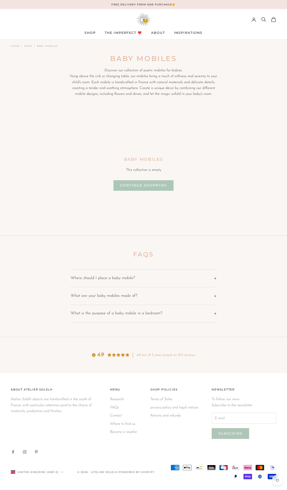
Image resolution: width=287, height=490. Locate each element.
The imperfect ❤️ (123, 33)
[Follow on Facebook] (13, 452)
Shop (28, 46)
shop (90, 33)
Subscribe (230, 433)
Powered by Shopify (137, 472)
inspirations (188, 33)
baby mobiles (47, 46)
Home (15, 46)
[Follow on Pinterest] (36, 452)
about (158, 33)
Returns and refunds (165, 415)
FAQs (114, 407)
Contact (116, 415)
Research (117, 399)
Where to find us (122, 424)
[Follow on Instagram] (24, 452)
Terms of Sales (161, 399)
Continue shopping (143, 185)
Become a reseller (123, 432)
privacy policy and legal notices (174, 407)
